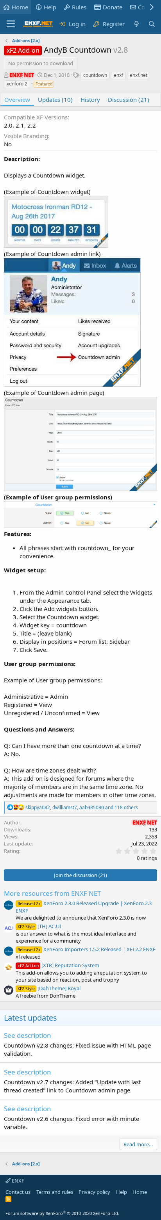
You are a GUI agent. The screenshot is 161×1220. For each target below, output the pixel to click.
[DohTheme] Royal (49, 988)
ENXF (17, 1180)
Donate (112, 7)
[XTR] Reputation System (58, 965)
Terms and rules (54, 1191)
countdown (95, 75)
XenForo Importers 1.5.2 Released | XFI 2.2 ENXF (87, 949)
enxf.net (138, 75)
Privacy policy (94, 1191)
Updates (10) (55, 99)
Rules (79, 7)
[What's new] (136, 24)
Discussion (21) (128, 99)
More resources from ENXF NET (52, 893)
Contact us (17, 1191)
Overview (17, 99)
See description (27, 1035)
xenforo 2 (17, 83)
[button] (11, 24)
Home (20, 7)
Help (50, 7)
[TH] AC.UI (39, 926)
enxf (118, 75)
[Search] (151, 24)
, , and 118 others (81, 807)
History (90, 99)
